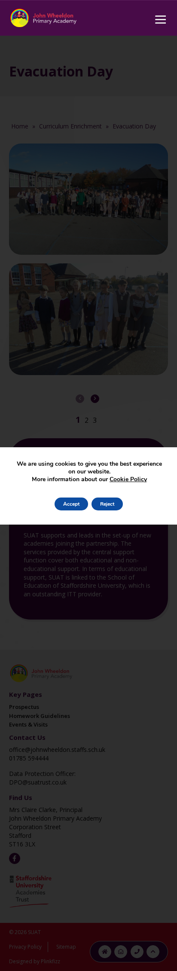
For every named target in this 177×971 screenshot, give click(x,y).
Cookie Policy (128, 479)
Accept (71, 504)
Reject (107, 504)
